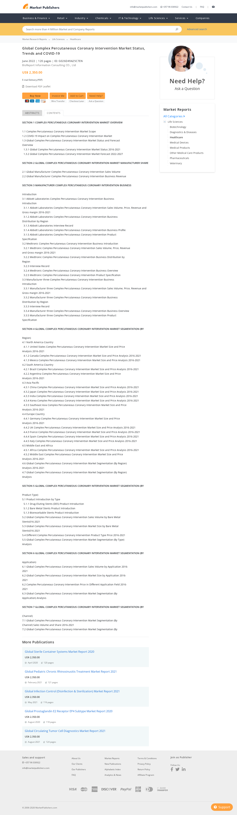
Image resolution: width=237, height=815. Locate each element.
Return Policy (144, 769)
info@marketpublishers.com (143, 6)
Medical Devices (179, 142)
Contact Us (187, 6)
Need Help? (96, 95)
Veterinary (176, 163)
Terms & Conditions (147, 758)
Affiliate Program (146, 774)
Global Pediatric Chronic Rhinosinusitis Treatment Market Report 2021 (71, 671)
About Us (76, 758)
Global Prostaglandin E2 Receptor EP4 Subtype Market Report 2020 (68, 711)
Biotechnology (178, 127)
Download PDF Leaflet (38, 86)
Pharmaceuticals (179, 158)
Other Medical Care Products (187, 153)
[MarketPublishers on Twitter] (177, 769)
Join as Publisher (181, 757)
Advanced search (197, 29)
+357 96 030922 (170, 6)
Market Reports (112, 758)
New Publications (113, 763)
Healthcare (176, 137)
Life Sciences (175, 121)
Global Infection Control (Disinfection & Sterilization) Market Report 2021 (72, 691)
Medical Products (180, 147)
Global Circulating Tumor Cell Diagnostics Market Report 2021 (65, 731)
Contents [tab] (53, 113)
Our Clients (77, 763)
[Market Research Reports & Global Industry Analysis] (41, 6)
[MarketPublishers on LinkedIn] (183, 769)
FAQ (202, 6)
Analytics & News (113, 774)
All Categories (173, 116)
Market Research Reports (34, 39)
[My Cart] (213, 6)
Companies (203, 18)
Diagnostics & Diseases (183, 132)
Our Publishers (79, 769)
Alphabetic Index (113, 769)
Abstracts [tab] (32, 113)
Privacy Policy (144, 763)
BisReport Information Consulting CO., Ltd (49, 65)
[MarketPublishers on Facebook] (172, 769)
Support (224, 807)
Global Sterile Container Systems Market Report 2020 (59, 652)
